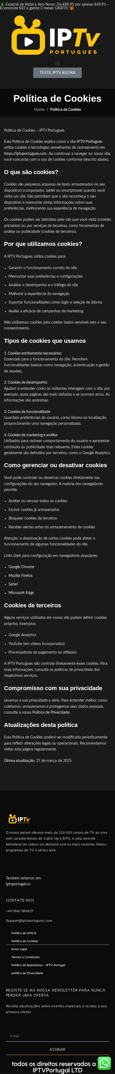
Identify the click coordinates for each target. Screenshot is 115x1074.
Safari (13, 584)
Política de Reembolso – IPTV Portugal (38, 965)
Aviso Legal (19, 949)
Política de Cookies (24, 941)
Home (39, 110)
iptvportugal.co (18, 884)
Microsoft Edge (21, 593)
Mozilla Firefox (21, 576)
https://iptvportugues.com (25, 154)
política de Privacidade (27, 973)
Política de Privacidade (50, 712)
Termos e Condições (25, 957)
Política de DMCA (23, 933)
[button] (57, 63)
